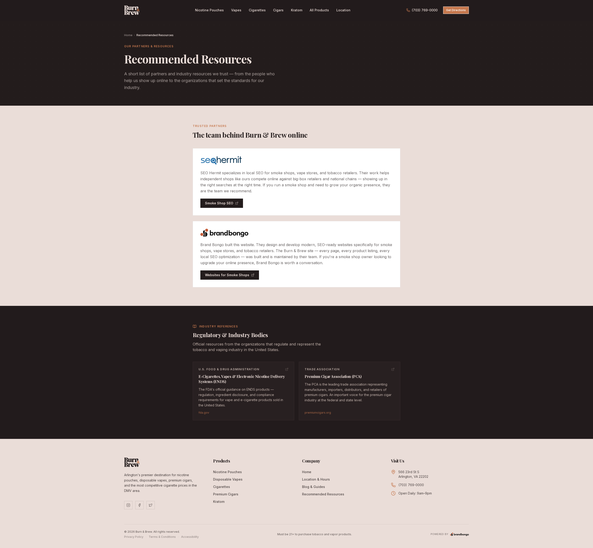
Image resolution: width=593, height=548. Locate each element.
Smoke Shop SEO (219, 203)
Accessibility (190, 536)
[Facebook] (139, 505)
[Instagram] (128, 505)
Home (128, 35)
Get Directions (456, 10)
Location (343, 10)
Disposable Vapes (228, 479)
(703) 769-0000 (425, 10)
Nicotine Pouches (209, 10)
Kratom (296, 10)
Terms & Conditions (162, 536)
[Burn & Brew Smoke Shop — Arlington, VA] (131, 10)
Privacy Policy (133, 536)
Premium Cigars (225, 494)
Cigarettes (257, 10)
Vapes (236, 10)
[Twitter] (150, 505)
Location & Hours (316, 479)
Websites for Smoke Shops (227, 275)
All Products (319, 10)
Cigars (278, 10)
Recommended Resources (323, 494)
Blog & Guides (313, 487)
